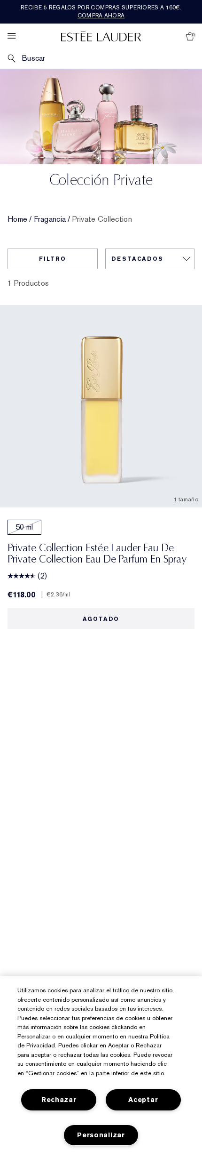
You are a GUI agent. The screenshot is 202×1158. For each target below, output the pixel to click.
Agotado (101, 619)
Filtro (52, 259)
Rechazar (59, 1099)
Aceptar (143, 1099)
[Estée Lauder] (101, 36)
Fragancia (50, 219)
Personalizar (101, 1135)
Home (17, 219)
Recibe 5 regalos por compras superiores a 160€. (101, 11)
